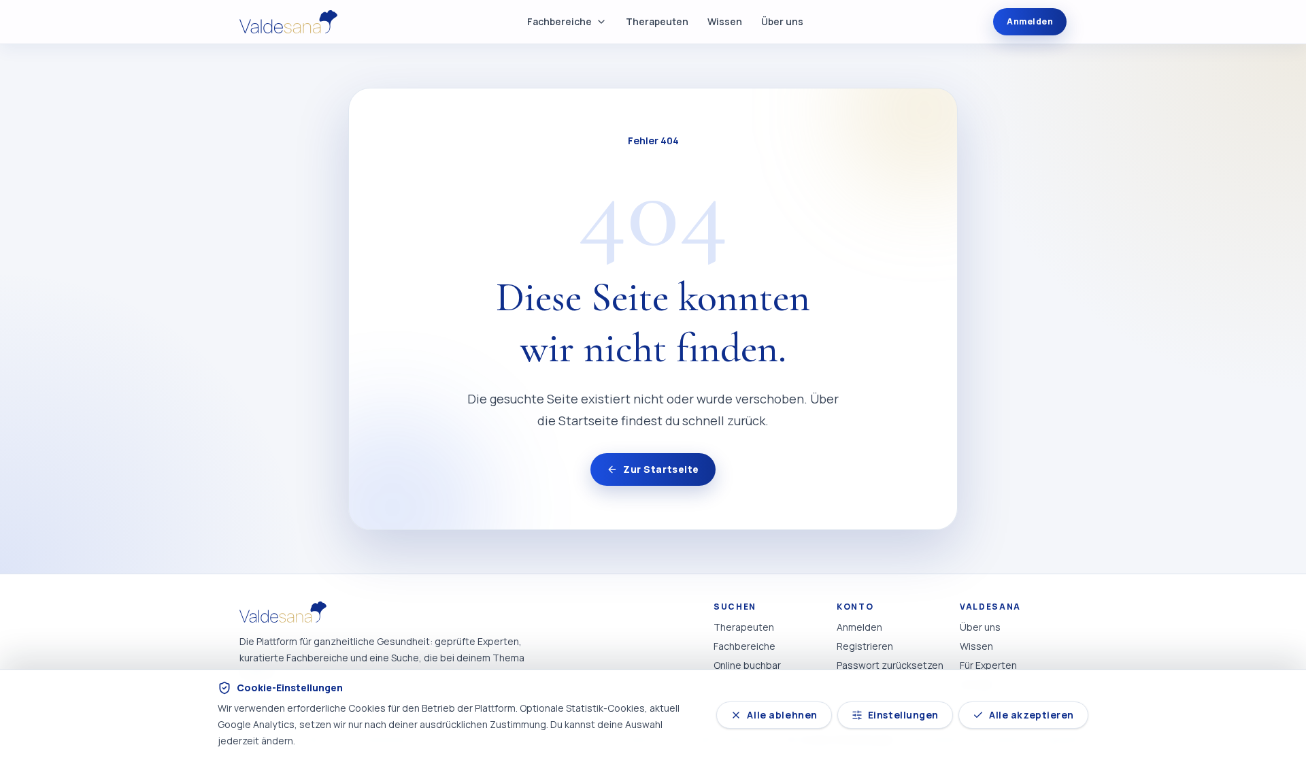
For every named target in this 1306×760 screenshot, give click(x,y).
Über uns (782, 21)
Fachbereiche (559, 21)
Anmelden (1030, 21)
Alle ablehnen (782, 714)
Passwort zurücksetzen (890, 665)
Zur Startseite (661, 469)
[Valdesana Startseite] (288, 22)
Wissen (724, 21)
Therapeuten (657, 21)
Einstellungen (903, 714)
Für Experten (988, 665)
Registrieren (865, 646)
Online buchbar (747, 665)
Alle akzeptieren (1031, 714)
